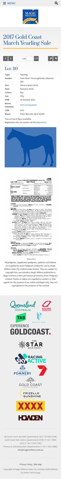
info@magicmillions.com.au (30, 449)
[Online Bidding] (50, 58)
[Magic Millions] (30, 16)
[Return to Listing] (55, 58)
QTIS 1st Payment (28, 104)
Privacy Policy (26, 464)
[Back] (5, 58)
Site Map (38, 464)
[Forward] (10, 58)
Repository (41, 122)
